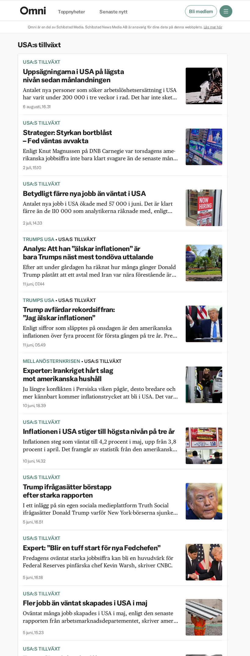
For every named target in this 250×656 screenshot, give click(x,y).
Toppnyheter (71, 12)
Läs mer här (213, 27)
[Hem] (33, 10)
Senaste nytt (113, 12)
